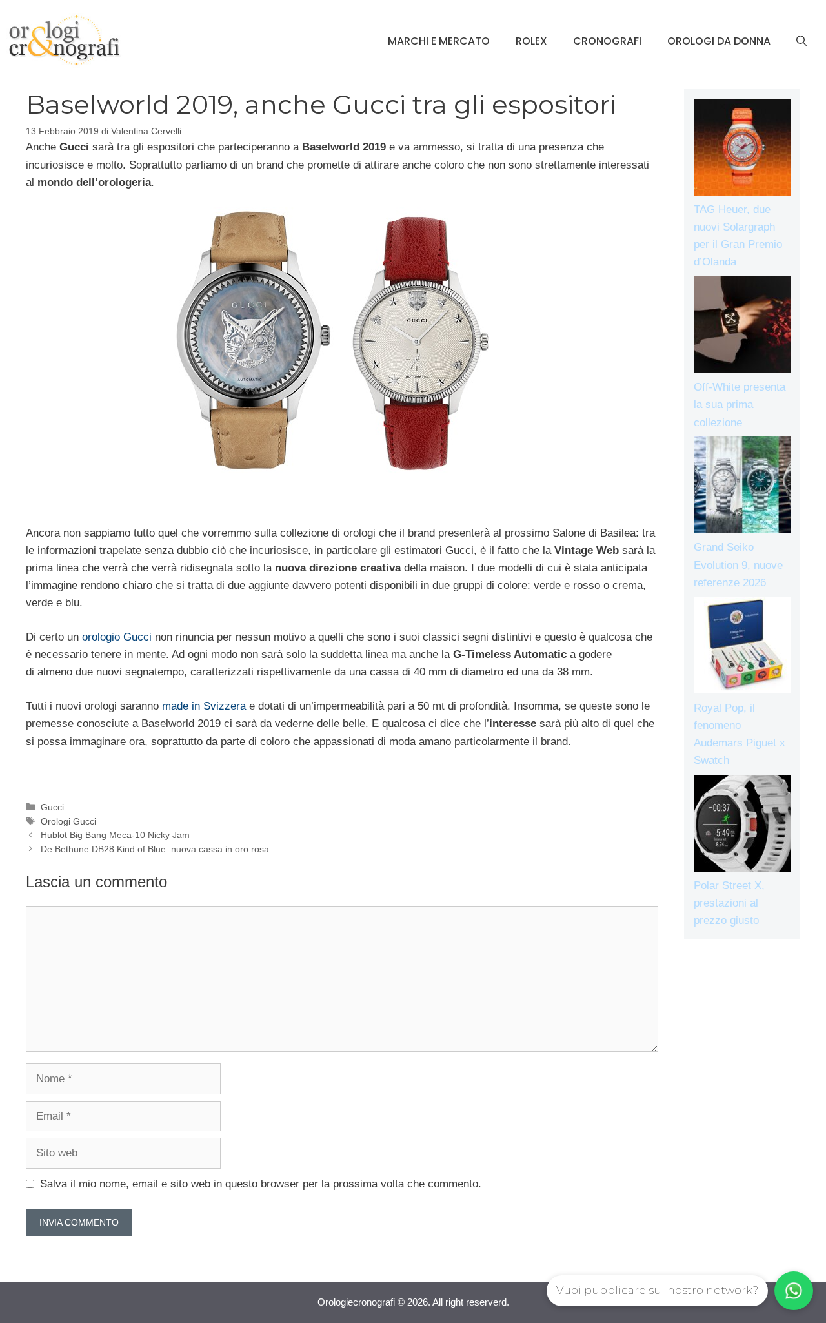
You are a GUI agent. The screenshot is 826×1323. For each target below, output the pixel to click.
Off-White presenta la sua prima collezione (739, 404)
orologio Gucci (117, 637)
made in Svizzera (204, 706)
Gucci (52, 807)
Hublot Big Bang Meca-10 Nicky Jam (115, 835)
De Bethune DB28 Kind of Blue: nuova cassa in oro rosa (155, 849)
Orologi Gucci (68, 821)
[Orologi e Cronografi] (64, 40)
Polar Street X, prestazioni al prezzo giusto (729, 903)
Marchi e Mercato (439, 41)
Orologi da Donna (719, 41)
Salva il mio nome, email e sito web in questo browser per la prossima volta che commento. (260, 1184)
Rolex (531, 41)
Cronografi (607, 41)
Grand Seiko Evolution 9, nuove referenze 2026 (738, 564)
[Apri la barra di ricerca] (801, 41)
